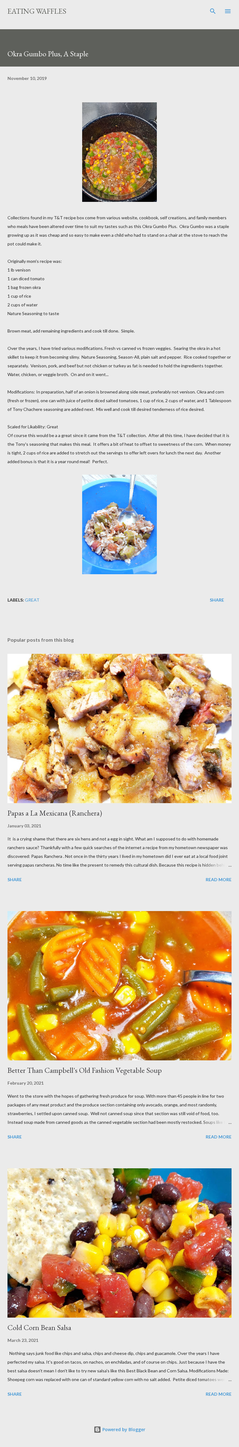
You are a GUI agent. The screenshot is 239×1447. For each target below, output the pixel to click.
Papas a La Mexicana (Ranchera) (54, 813)
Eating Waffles (36, 11)
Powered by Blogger (123, 1429)
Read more (219, 879)
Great (32, 600)
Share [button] (217, 600)
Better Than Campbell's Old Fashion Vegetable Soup (84, 1070)
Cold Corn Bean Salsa (39, 1327)
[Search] (213, 11)
